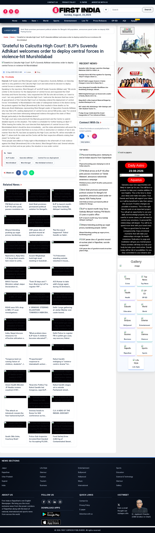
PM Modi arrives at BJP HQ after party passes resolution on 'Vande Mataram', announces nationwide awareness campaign (15, 207)
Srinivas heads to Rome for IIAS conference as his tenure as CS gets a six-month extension (38, 413)
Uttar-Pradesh (7, 477)
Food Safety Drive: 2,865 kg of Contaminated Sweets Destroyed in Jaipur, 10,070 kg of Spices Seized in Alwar (62, 439)
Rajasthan (6, 472)
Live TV (85, 21)
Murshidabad (11, 163)
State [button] (34, 21)
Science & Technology (124, 477)
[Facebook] (81, 136)
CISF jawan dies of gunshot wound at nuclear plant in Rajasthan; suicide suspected (37, 232)
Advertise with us (86, 514)
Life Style (43, 468)
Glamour (43, 472)
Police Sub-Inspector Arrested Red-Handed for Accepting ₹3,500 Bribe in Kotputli (38, 439)
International (83, 485)
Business (43, 485)
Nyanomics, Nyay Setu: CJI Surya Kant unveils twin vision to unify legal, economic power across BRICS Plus (15, 258)
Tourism (43, 481)
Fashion (43, 477)
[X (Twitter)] (88, 136)
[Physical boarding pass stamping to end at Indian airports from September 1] (95, 157)
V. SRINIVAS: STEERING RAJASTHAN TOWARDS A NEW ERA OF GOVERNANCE (38, 310)
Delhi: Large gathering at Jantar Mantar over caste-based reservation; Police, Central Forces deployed (62, 310)
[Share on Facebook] (18, 172)
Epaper (134, 21)
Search (148, 9)
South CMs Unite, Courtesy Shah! (12, 437)
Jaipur (4, 468)
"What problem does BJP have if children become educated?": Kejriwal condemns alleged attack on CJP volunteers (38, 336)
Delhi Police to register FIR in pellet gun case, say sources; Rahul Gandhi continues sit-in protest (63, 336)
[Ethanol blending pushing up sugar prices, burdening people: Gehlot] (95, 227)
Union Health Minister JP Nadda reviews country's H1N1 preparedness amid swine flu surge (14, 387)
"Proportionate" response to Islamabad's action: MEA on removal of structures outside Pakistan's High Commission (37, 361)
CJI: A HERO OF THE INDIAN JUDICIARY (61, 412)
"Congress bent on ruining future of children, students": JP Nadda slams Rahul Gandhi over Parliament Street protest (15, 361)
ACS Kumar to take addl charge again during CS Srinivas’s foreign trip (61, 284)
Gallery (118, 485)
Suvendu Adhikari (26, 158)
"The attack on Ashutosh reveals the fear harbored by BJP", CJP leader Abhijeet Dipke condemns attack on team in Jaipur (15, 413)
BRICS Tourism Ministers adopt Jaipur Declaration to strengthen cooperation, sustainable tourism (15, 284)
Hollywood (82, 477)
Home (14, 21)
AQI (124, 21)
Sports (56, 21)
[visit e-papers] (125, 154)
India (24, 21)
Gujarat (4, 481)
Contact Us (83, 501)
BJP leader (10, 158)
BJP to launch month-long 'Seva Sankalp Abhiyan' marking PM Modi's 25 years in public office (62, 207)
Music (80, 481)
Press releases (100, 21)
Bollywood (82, 472)
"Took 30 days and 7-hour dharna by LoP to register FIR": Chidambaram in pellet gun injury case (39, 284)
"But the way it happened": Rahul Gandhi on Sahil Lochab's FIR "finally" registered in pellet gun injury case (61, 232)
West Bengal (26, 163)
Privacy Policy (84, 505)
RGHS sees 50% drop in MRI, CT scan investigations (14, 310)
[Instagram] (94, 136)
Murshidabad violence (44, 163)
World (45, 21)
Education (120, 472)
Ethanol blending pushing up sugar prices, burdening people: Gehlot (13, 232)
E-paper (82, 510)
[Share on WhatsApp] (31, 172)
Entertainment (70, 21)
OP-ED (115, 21)
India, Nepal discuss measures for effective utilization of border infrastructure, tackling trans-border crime (15, 336)
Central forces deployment (48, 158)
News (12, 37)
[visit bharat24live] (136, 87)
